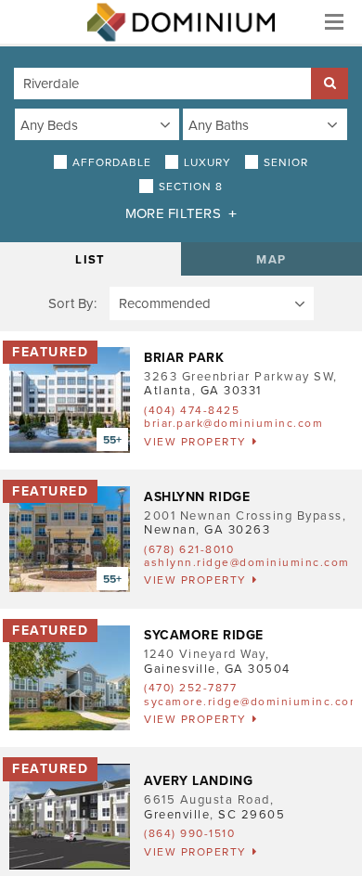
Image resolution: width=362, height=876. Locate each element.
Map (271, 259)
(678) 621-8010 (189, 549)
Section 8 (191, 186)
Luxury (207, 162)
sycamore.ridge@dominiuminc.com (252, 701)
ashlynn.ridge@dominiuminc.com (247, 562)
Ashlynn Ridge (197, 497)
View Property (195, 441)
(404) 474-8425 (191, 410)
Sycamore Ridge (204, 635)
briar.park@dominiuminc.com (233, 423)
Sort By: (72, 303)
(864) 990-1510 (189, 833)
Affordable (111, 162)
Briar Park (184, 358)
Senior (286, 162)
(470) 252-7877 (190, 687)
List (90, 259)
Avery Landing (198, 781)
